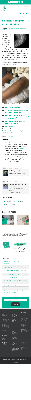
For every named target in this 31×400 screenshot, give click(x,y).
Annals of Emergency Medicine (14, 334)
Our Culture (4, 342)
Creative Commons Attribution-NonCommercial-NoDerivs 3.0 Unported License (25, 330)
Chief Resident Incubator (15, 317)
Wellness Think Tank (15, 322)
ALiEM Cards (14, 315)
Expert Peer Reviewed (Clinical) (15, 28)
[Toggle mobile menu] (28, 7)
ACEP (13, 331)
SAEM (13, 342)
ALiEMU (13, 314)
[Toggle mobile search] (25, 7)
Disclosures (4, 344)
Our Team (4, 339)
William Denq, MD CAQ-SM (18, 31)
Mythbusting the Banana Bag (10, 285)
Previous (21, 13)
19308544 (21, 148)
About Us (4, 338)
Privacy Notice (15, 362)
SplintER (8, 29)
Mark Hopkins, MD (7, 31)
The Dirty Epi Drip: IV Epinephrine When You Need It (15, 274)
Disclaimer (25, 360)
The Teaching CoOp (14, 344)
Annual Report (5, 341)
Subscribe (15, 304)
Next (26, 13)
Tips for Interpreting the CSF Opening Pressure (13, 277)
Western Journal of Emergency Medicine (15, 349)
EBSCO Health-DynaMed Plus (15, 336)
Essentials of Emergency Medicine (14, 340)
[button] (15, 107)
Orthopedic (24, 28)
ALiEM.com (23, 317)
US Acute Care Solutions (15, 346)
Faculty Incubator (14, 320)
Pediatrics (4, 29)
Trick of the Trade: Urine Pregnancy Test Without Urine (15, 287)
